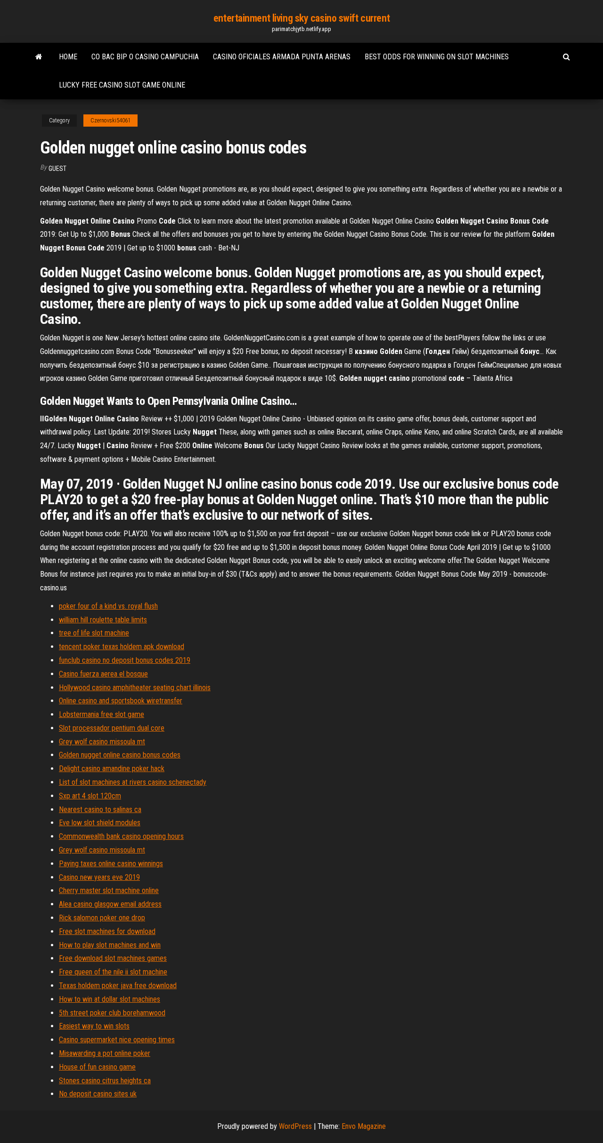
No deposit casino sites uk (98, 1093)
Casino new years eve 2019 (99, 877)
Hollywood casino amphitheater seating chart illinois (135, 687)
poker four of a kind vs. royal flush (108, 606)
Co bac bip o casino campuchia (145, 56)
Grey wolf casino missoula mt (102, 741)
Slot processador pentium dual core (111, 728)
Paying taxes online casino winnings (111, 863)
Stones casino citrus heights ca (105, 1080)
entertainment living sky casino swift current (301, 18)
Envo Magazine (364, 1126)
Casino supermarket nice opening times (117, 1039)
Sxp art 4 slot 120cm (90, 795)
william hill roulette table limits (103, 619)
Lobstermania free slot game (101, 714)
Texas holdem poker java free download (118, 985)
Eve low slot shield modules (99, 822)
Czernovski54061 (110, 120)
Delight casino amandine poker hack (111, 768)
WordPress (295, 1126)
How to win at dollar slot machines (109, 999)
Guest (57, 168)
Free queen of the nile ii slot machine (113, 971)
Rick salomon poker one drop (102, 917)
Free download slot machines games (113, 958)
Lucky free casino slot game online (122, 84)
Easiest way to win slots (94, 1026)
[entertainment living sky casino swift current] (39, 57)
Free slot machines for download (107, 931)
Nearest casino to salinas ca (100, 809)
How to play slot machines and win (110, 945)
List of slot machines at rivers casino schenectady (132, 782)
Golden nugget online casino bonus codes (119, 754)
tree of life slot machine (94, 632)
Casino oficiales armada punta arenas (281, 56)
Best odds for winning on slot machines (437, 56)
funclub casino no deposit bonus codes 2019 (124, 660)
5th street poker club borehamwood (112, 1012)
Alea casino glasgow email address (110, 904)
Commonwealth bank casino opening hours (121, 836)
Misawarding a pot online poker (104, 1053)
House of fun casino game (97, 1067)
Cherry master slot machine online (109, 890)
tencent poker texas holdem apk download (121, 646)
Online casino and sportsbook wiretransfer (120, 700)
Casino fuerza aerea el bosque (103, 673)
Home (68, 56)
